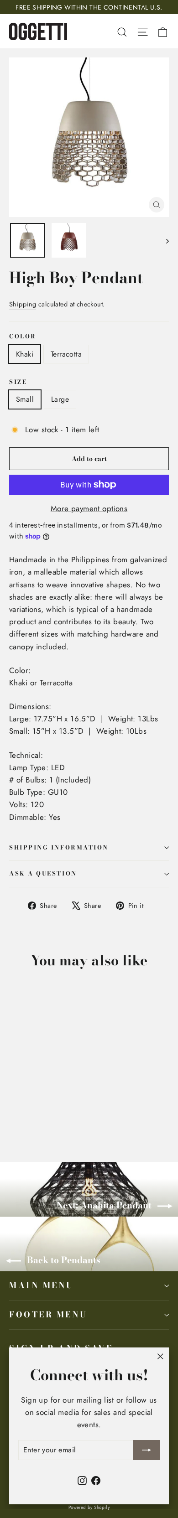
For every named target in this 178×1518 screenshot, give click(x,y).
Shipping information (59, 847)
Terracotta (66, 354)
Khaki (24, 354)
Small (25, 399)
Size (18, 382)
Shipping (22, 304)
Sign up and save (61, 1348)
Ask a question (43, 873)
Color (23, 337)
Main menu (41, 1285)
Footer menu (48, 1314)
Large (60, 399)
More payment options (89, 508)
